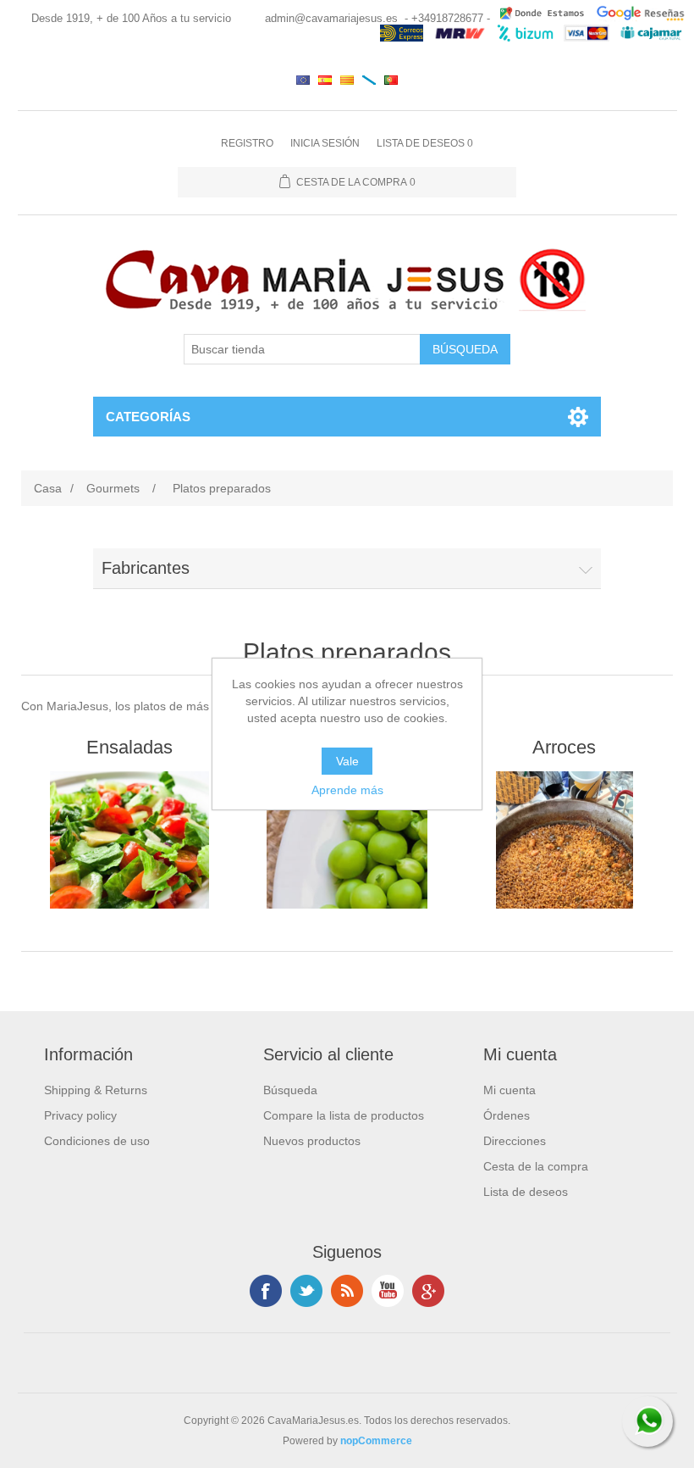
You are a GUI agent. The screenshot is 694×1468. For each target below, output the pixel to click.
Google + (428, 1291)
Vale (347, 761)
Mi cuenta (509, 1090)
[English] (303, 79)
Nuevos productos (312, 1141)
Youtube (388, 1291)
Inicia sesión (325, 143)
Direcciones (514, 1141)
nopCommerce (376, 1441)
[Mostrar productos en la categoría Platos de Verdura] (346, 840)
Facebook (266, 1291)
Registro (247, 143)
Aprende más (347, 790)
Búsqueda (290, 1090)
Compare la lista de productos (343, 1115)
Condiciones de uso (97, 1141)
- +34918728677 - (447, 18)
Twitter (306, 1291)
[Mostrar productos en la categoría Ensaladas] (129, 840)
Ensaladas (129, 747)
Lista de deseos (525, 1191)
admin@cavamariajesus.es (331, 18)
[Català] (347, 79)
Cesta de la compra (535, 1166)
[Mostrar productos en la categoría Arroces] (564, 840)
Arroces (564, 747)
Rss (347, 1291)
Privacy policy (80, 1115)
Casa (48, 488)
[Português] (391, 79)
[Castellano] (325, 79)
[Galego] (369, 79)
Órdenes (506, 1115)
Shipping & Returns (95, 1090)
